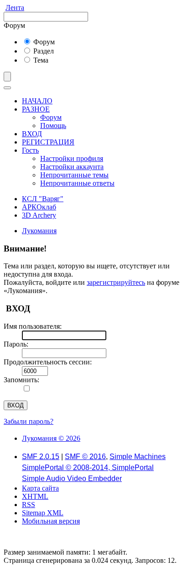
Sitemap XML (42, 513)
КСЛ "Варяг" (42, 199)
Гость (30, 150)
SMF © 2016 (85, 456)
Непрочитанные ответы (77, 183)
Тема (39, 60)
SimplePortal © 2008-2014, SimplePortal (88, 467)
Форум (43, 42)
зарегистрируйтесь (116, 282)
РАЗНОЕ (36, 109)
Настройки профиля (71, 158)
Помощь (53, 125)
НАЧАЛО (37, 101)
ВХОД (32, 134)
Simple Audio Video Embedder (72, 478)
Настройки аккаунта (72, 167)
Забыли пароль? (28, 421)
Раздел (42, 51)
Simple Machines (138, 456)
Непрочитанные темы (74, 175)
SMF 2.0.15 (40, 456)
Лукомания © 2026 (51, 438)
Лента (14, 7)
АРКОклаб (39, 207)
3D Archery (39, 215)
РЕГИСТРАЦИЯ (48, 142)
